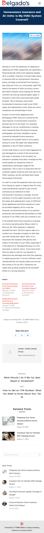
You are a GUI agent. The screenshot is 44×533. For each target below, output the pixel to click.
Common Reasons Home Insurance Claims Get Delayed (23, 503)
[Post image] (8, 421)
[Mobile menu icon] (39, 3)
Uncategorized (16, 319)
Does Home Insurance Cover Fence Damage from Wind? (10, 286)
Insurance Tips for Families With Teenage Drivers (28, 434)
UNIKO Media (20, 527)
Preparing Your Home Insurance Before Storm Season (27, 420)
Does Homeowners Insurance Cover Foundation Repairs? (29, 286)
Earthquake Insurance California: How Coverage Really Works (10, 301)
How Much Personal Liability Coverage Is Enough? (25, 493)
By (31, 319)
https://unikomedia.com (26, 355)
